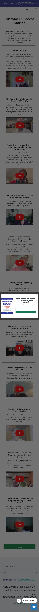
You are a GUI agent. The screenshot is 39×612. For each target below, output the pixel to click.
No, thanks (26, 314)
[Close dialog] (37, 295)
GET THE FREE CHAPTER (25, 312)
